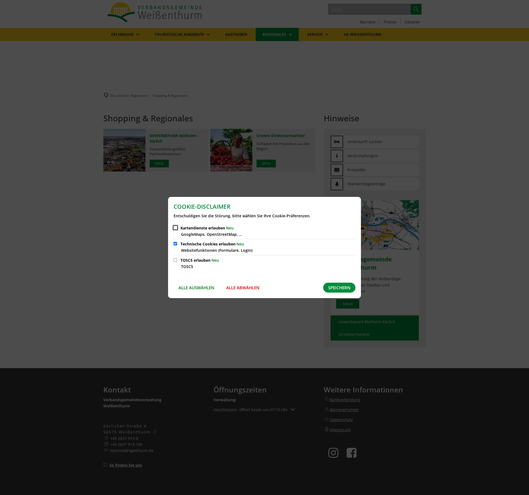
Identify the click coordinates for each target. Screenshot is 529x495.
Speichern (339, 287)
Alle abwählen (243, 287)
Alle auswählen (196, 287)
